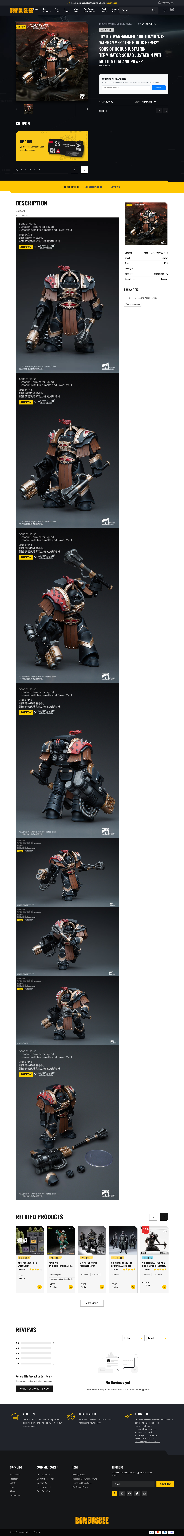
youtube (129, 1493)
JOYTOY (137, 23)
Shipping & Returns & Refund (84, 1479)
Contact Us (15, 1495)
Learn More (119, 3)
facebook (159, 110)
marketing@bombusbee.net (147, 1441)
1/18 (128, 298)
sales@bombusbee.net (162, 1420)
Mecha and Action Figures (146, 298)
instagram (122, 1493)
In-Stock (66, 10)
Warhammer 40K (148, 23)
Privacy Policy (78, 1475)
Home (35, 9)
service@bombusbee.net (146, 1429)
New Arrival (15, 1475)
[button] (17, 170)
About (12, 1491)
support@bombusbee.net (146, 1435)
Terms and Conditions (81, 1483)
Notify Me (158, 88)
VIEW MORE (92, 1303)
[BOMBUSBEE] (21, 10)
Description (71, 187)
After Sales (75, 10)
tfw (144, 1493)
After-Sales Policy (45, 1475)
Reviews (115, 187)
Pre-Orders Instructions (89, 10)
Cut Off (13, 1483)
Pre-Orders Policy (80, 1487)
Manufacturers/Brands (121, 23)
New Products (46, 10)
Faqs (12, 1487)
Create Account (44, 1487)
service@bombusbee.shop (147, 1423)
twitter (165, 110)
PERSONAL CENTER (172, 10)
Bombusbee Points (45, 1479)
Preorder (14, 1479)
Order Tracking (43, 1491)
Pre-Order (57, 10)
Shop (107, 23)
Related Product (95, 187)
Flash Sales (104, 10)
